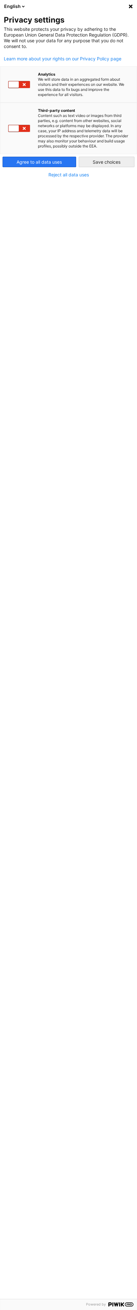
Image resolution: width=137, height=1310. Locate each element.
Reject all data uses (68, 174)
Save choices (106, 162)
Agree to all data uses (39, 162)
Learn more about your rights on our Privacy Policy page (62, 58)
